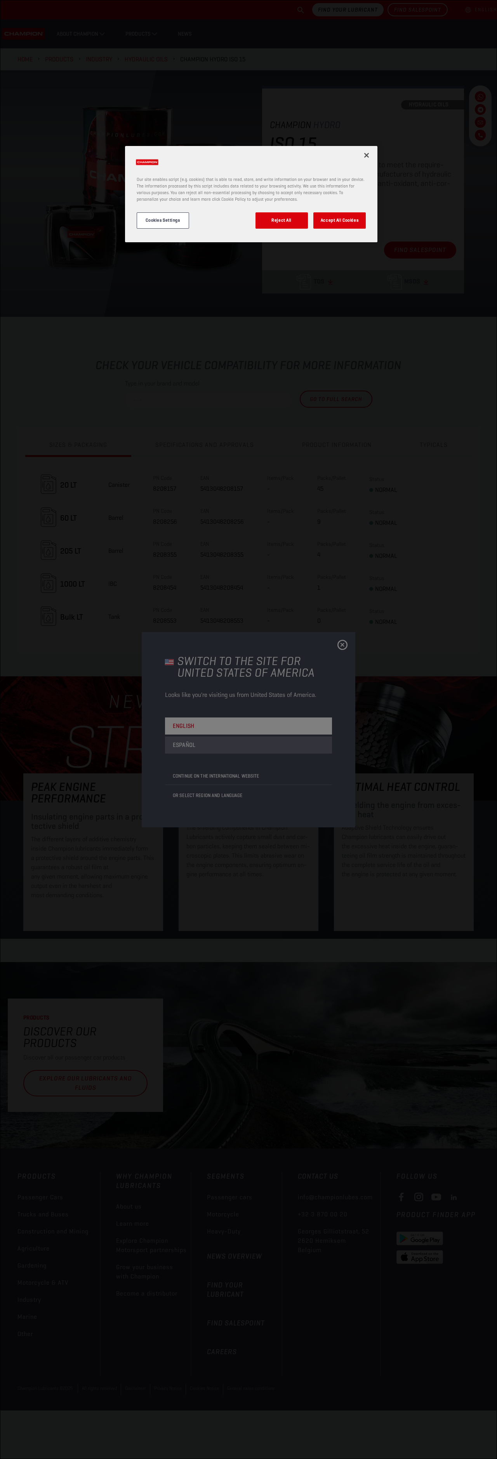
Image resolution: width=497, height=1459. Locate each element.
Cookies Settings (163, 220)
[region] (251, 194)
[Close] (366, 155)
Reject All (281, 220)
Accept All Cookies (339, 220)
